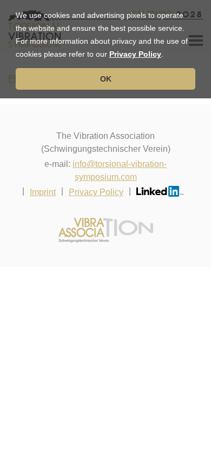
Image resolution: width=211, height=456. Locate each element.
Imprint (43, 192)
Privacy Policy (135, 54)
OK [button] (105, 79)
